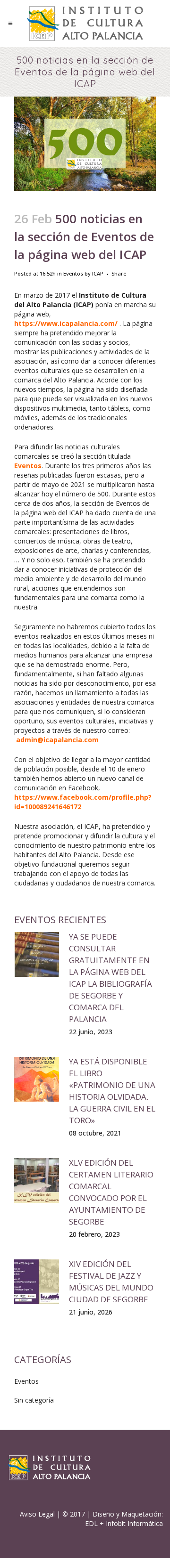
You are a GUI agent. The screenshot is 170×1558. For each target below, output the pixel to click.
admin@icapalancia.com (57, 739)
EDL (91, 1523)
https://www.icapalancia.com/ (66, 323)
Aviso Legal (37, 1513)
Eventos (73, 273)
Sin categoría (34, 1400)
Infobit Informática (134, 1523)
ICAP (97, 273)
